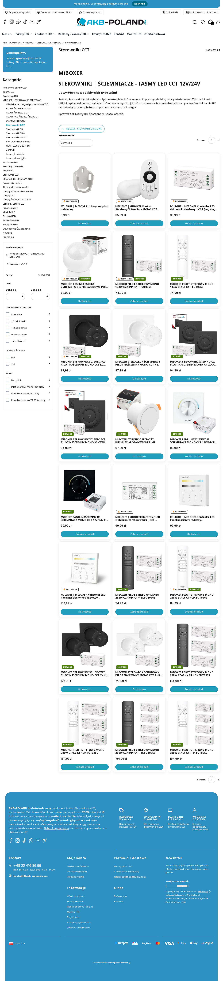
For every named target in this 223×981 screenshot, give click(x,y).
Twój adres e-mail (177, 881)
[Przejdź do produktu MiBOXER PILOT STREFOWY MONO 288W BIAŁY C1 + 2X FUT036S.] (194, 568)
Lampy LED (8, 195)
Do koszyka (84, 223)
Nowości (8, 232)
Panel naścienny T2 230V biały (28, 400)
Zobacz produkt (139, 223)
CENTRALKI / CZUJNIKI (18, 145)
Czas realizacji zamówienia (130, 877)
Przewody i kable (12, 183)
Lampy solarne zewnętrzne (18, 191)
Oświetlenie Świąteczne (16, 228)
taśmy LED (81, 114)
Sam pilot (16, 314)
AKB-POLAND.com (12, 42)
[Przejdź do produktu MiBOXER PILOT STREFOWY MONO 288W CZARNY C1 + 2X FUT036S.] (139, 568)
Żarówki (10, 150)
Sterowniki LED (11, 174)
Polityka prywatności (79, 922)
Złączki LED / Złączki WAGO (18, 179)
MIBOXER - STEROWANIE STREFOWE (43, 42)
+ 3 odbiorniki (19, 334)
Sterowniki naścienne (18, 141)
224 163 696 (172, 12)
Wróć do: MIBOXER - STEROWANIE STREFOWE (27, 255)
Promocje (8, 237)
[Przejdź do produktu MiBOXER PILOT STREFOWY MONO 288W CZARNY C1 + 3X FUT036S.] (194, 645)
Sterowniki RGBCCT (17, 137)
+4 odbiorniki (18, 341)
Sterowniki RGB (14, 129)
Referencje (120, 896)
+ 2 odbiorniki (19, 328)
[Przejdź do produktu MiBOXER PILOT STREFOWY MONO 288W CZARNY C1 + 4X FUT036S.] (139, 723)
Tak (13, 364)
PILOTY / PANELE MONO (18, 108)
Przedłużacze (10, 208)
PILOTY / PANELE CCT (17, 112)
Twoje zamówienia (78, 866)
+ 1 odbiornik (18, 321)
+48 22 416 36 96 (27, 865)
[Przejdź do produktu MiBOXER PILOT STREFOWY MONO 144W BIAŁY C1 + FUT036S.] (194, 257)
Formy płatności (123, 866)
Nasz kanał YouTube (79, 906)
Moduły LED (9, 212)
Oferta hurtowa (75, 896)
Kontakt (139, 3)
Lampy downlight (15, 158)
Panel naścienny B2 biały (25, 393)
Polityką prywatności (175, 902)
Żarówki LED (9, 216)
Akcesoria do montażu (15, 187)
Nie (13, 357)
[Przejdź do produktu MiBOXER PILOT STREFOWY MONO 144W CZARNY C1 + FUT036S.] (139, 257)
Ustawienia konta (77, 871)
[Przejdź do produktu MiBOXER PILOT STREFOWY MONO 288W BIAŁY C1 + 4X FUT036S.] (194, 723)
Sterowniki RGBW (15, 133)
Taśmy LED (8, 92)
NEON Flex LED (10, 162)
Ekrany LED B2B (75, 901)
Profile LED (8, 170)
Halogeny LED (10, 224)
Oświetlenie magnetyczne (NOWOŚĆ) (27, 104)
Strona (201, 140)
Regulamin (73, 917)
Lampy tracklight (15, 154)
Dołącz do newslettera (182, 885)
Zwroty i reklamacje (78, 927)
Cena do (36, 290)
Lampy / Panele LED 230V (17, 199)
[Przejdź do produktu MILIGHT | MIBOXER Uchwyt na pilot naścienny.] (85, 180)
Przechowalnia (75, 877)
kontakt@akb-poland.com (203, 12)
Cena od (11, 290)
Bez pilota (16, 380)
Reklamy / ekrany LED (15, 87)
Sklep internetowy (110, 962)
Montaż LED (73, 912)
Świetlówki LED (11, 220)
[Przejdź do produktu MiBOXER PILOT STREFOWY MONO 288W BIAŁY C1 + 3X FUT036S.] (85, 723)
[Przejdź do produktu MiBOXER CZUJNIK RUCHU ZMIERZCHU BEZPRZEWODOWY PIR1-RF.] (85, 257)
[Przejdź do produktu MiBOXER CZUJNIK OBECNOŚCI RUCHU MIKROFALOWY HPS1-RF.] (139, 412)
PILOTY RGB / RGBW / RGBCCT (22, 116)
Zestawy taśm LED (13, 166)
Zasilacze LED (10, 96)
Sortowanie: (67, 135)
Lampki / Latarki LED (13, 203)
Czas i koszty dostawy (126, 871)
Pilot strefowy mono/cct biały (27, 387)
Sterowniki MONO (16, 121)
